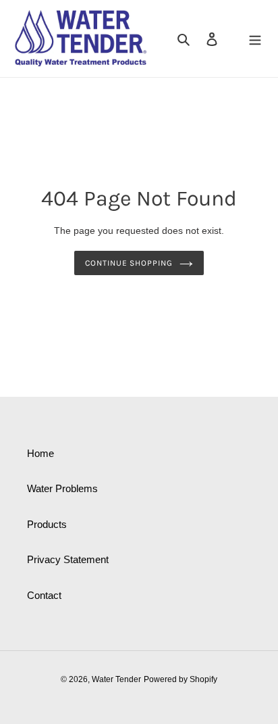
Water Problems (62, 488)
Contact (44, 595)
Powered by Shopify (180, 679)
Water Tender (116, 679)
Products (47, 524)
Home (40, 453)
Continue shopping (129, 263)
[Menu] (255, 38)
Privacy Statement (68, 559)
